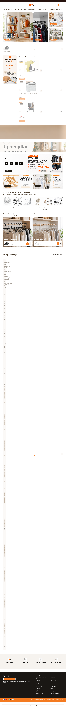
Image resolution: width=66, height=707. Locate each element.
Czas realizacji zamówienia (41, 677)
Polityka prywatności (54, 680)
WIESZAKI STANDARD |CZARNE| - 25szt (17, 242)
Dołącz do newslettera (9, 679)
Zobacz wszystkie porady (57, 254)
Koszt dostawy (38, 680)
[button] (10, 5)
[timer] (33, 164)
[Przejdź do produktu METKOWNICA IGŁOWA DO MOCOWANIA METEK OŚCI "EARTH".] (31, 66)
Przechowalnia (39, 691)
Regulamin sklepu (53, 681)
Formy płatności (39, 678)
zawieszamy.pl (4, 534)
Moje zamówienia (39, 690)
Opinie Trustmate (53, 691)
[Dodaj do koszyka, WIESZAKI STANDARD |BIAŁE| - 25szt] (58, 243)
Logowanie (38, 688)
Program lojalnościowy (54, 693)
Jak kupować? (52, 677)
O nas (51, 688)
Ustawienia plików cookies (55, 690)
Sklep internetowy (33, 705)
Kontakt (58, 0)
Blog (62, 0)
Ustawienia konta (39, 693)
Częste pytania (53, 678)
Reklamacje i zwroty (40, 681)
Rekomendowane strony (54, 694)
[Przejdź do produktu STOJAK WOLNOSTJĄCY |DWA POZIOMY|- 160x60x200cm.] (31, 107)
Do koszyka (22, 78)
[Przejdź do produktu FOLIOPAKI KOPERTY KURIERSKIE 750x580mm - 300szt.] (31, 87)
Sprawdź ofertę (7, 39)
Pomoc (55, 0)
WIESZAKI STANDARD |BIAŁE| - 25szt (47, 242)
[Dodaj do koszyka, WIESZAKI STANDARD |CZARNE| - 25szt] (27, 243)
